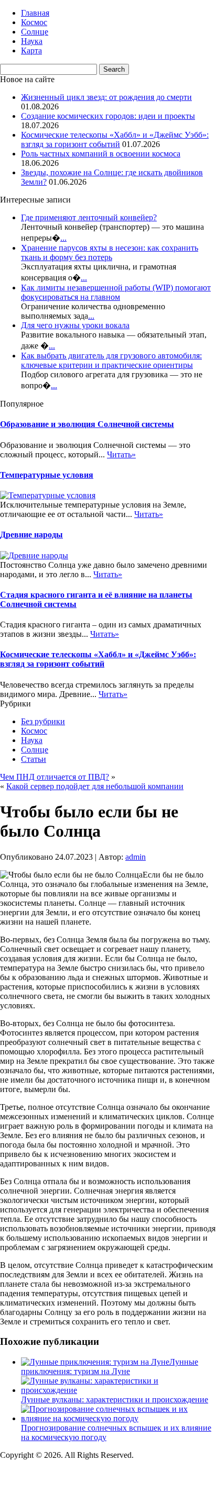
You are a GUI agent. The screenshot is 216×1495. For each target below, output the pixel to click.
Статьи (33, 759)
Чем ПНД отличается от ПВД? (54, 776)
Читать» (121, 454)
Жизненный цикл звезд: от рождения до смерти (106, 97)
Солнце (34, 31)
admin (135, 856)
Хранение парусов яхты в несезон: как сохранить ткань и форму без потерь (109, 252)
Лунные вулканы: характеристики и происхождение (114, 1399)
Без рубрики (43, 721)
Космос (34, 22)
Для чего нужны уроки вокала (75, 325)
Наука (31, 41)
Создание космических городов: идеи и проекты (108, 115)
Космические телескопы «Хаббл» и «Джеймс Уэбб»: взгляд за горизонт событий (115, 139)
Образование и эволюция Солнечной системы (87, 424)
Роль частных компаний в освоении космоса (100, 153)
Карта (31, 50)
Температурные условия (46, 474)
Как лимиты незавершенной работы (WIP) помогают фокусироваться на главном (116, 292)
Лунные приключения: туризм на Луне (109, 1366)
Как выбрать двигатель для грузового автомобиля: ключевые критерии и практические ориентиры (111, 360)
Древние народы (31, 534)
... (63, 237)
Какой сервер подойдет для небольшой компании (94, 786)
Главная (35, 12)
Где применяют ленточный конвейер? (89, 217)
